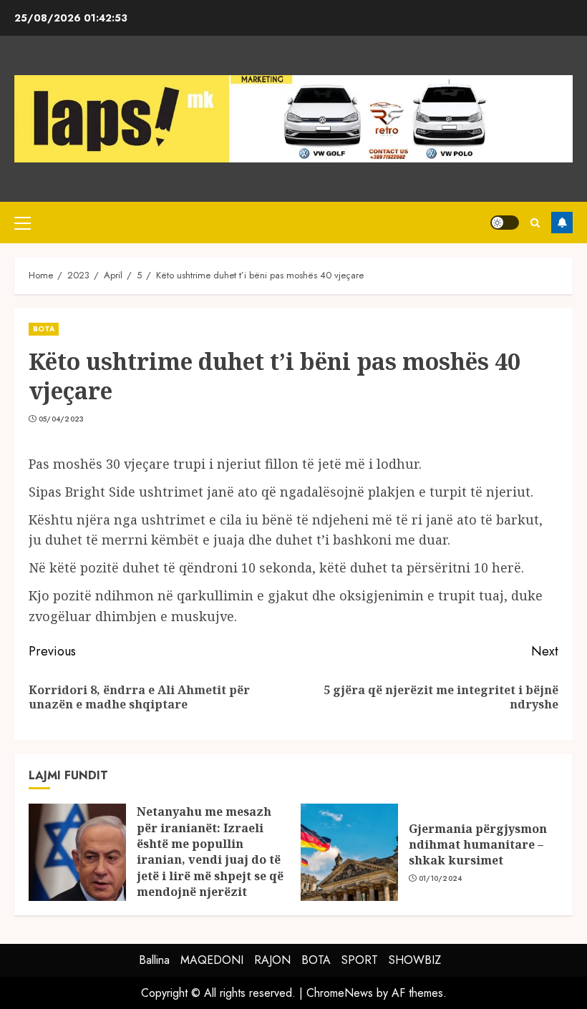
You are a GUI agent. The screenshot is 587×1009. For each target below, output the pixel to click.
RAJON (272, 960)
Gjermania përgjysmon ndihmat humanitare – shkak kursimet (478, 845)
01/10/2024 (440, 879)
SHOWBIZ (415, 960)
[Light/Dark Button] (504, 222)
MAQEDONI (211, 960)
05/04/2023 (61, 419)
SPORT (359, 960)
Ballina (154, 960)
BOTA (43, 328)
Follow (562, 222)
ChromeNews (339, 993)
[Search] (535, 223)
